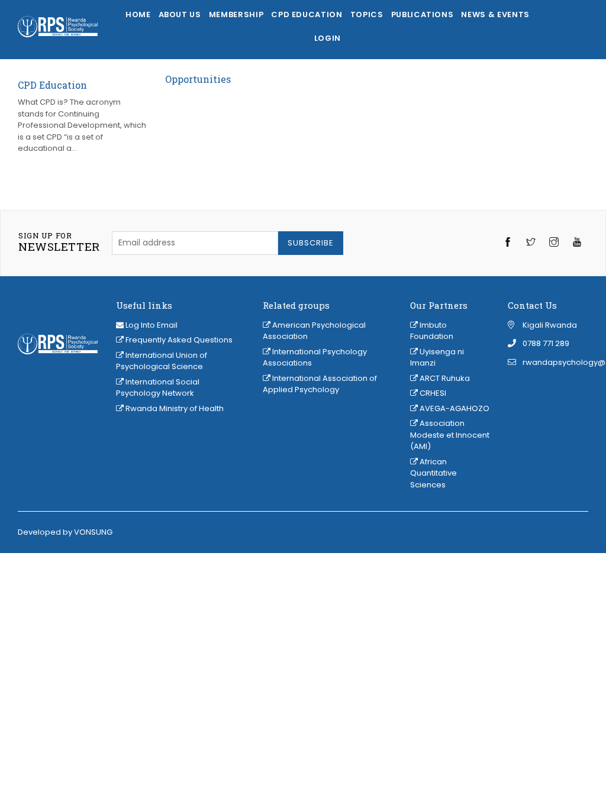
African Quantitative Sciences (433, 473)
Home (138, 14)
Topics (366, 14)
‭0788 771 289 (546, 343)
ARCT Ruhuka (444, 378)
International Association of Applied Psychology (320, 384)
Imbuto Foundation (431, 330)
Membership (236, 14)
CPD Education (306, 14)
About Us (180, 14)
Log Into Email (151, 325)
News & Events (495, 14)
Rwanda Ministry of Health (174, 408)
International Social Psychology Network (157, 387)
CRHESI (432, 393)
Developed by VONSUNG (65, 532)
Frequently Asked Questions (178, 339)
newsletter (59, 242)
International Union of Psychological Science (161, 361)
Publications (422, 14)
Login (327, 38)
